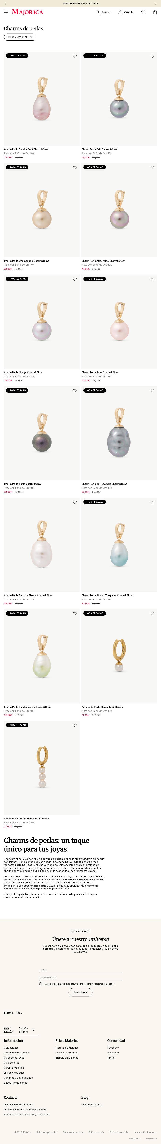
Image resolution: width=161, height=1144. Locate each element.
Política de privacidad (47, 1132)
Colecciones (11, 1047)
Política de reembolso (119, 1132)
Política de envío (96, 1132)
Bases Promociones (15, 1082)
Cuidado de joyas (14, 1057)
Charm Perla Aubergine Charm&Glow (103, 260)
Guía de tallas (11, 1062)
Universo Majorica (91, 1104)
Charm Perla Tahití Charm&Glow (22, 483)
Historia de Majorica (67, 1047)
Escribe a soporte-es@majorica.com (25, 1109)
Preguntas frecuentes (16, 1052)
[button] (6, 12)
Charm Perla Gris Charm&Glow (99, 149)
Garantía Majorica (14, 1067)
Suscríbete (81, 992)
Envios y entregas (14, 1072)
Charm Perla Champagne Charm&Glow (26, 260)
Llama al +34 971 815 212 (18, 1104)
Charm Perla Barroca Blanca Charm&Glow (28, 595)
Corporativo (151, 1139)
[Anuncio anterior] (5, 3)
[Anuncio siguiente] (155, 3)
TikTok (111, 1057)
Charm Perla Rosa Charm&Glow (99, 372)
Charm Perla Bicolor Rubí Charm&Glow (26, 149)
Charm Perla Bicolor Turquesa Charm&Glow (106, 595)
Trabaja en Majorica (67, 1057)
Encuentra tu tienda (67, 1052)
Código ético (134, 1139)
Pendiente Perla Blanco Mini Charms (102, 707)
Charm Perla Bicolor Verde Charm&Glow (27, 707)
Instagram (113, 1052)
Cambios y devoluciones (18, 1077)
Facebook (113, 1047)
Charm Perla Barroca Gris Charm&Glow (104, 483)
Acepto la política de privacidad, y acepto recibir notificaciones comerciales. (80, 984)
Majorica (27, 1132)
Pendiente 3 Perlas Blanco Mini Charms (26, 818)
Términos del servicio (73, 1132)
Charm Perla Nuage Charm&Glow (23, 372)
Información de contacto (146, 1132)
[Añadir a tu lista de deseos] (75, 56)
